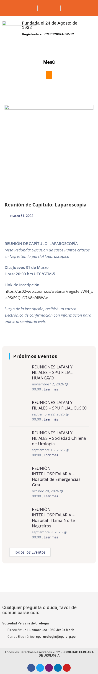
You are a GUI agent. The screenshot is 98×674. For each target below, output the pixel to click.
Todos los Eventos (30, 552)
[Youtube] (67, 668)
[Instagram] (49, 668)
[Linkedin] (58, 668)
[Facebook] (31, 668)
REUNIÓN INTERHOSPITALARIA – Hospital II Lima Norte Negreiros (53, 518)
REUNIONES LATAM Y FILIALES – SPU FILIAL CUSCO (59, 405)
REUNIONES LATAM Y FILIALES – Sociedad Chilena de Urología (59, 438)
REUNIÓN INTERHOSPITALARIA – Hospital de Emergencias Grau (56, 476)
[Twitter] (40, 668)
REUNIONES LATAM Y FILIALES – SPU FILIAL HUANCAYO (52, 372)
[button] (49, 75)
